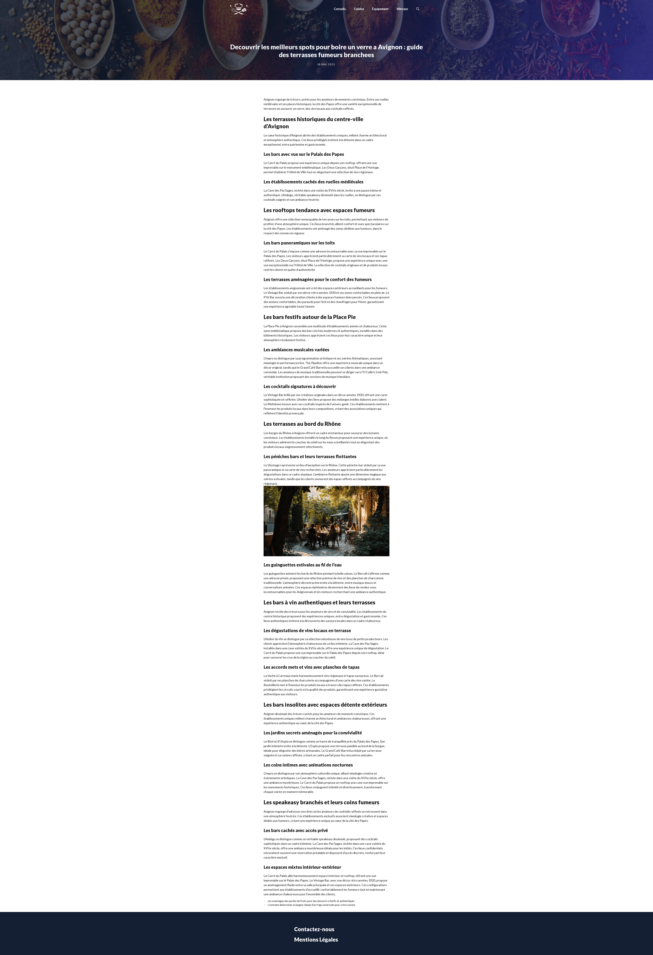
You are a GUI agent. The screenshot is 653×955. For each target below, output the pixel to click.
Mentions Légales (316, 939)
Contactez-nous (314, 929)
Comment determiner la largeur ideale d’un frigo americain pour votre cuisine (311, 904)
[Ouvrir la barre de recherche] (417, 9)
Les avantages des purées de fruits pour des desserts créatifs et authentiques (311, 900)
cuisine (359, 9)
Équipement (380, 9)
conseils (340, 9)
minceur (402, 9)
